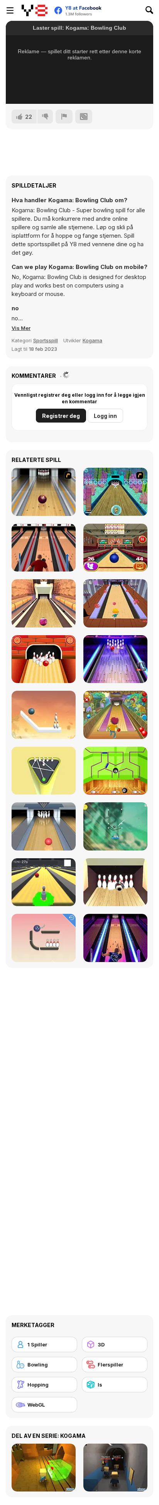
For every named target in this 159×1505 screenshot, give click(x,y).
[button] (21, 328)
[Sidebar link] (10, 10)
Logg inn (105, 416)
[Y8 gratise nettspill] (34, 10)
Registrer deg (61, 416)
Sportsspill (45, 340)
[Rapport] (64, 116)
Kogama (92, 340)
